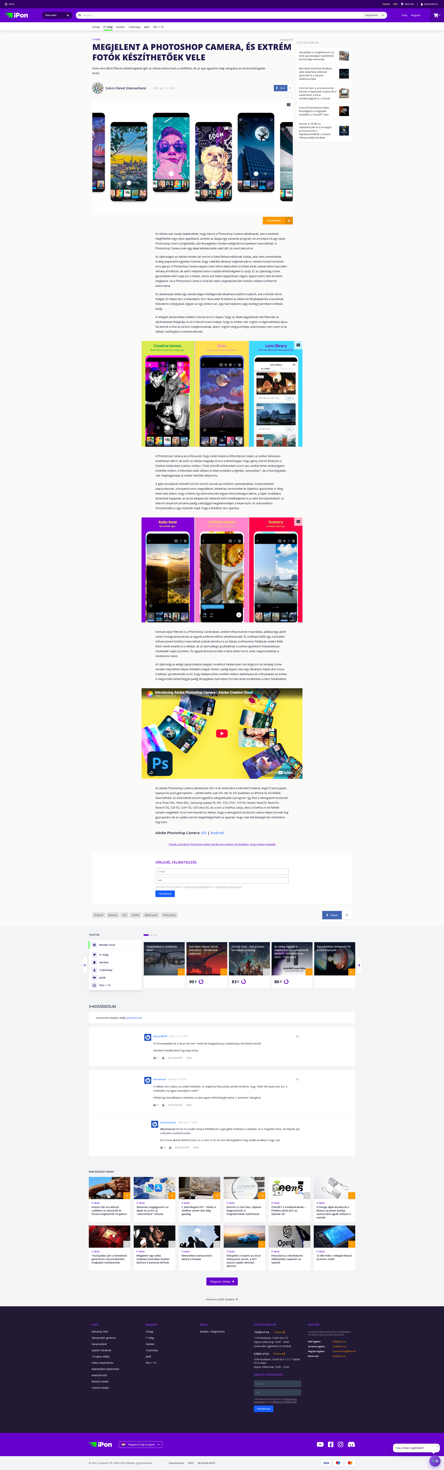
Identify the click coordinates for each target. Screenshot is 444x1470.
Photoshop (169, 915)
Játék (147, 27)
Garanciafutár (99, 1344)
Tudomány (134, 27)
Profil (204, 1324)
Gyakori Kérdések (101, 1350)
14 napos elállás (101, 1356)
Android (217, 832)
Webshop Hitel (100, 1331)
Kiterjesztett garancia (104, 1337)
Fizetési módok (100, 1387)
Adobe (135, 915)
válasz (189, 1057)
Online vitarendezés (103, 1362)
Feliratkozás (165, 893)
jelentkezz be (134, 1017)
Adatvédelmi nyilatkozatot (228, 886)
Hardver (120, 27)
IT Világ (96, 1203)
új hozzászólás (175, 1057)
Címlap (96, 27)
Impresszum (176, 1463)
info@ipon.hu (339, 1356)
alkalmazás (151, 915)
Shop (404, 15)
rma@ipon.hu (339, 1346)
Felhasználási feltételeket (197, 886)
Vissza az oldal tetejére (220, 1299)
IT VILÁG (96, 39)
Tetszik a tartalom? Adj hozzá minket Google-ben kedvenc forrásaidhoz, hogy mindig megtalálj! (222, 844)
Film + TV (158, 27)
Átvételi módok (100, 1381)
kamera (113, 915)
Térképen (278, 1332)
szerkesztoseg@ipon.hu (344, 1351)
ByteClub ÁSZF (206, 1463)
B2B (395, 4)
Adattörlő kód (99, 1375)
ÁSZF (191, 1463)
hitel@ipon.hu (339, 1341)
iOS (204, 832)
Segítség (313, 1324)
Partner (386, 4)
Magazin (415, 15)
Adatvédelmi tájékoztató (105, 1369)
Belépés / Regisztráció (212, 1331)
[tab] (146, 935)
